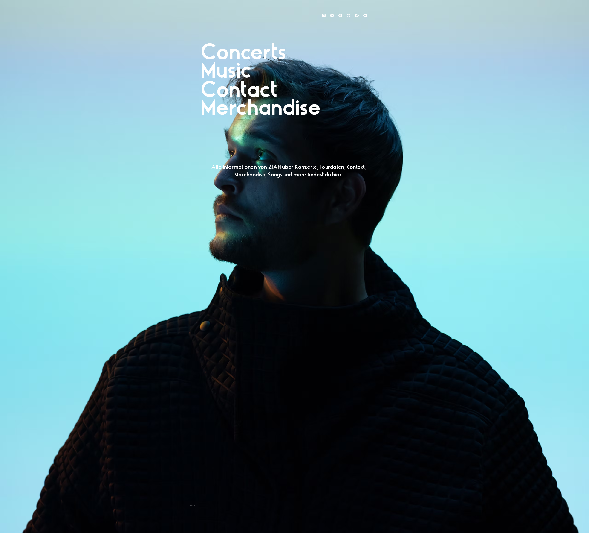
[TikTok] (340, 15)
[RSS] (332, 15)
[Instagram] (348, 15)
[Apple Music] (324, 15)
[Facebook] (357, 15)
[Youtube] (365, 15)
